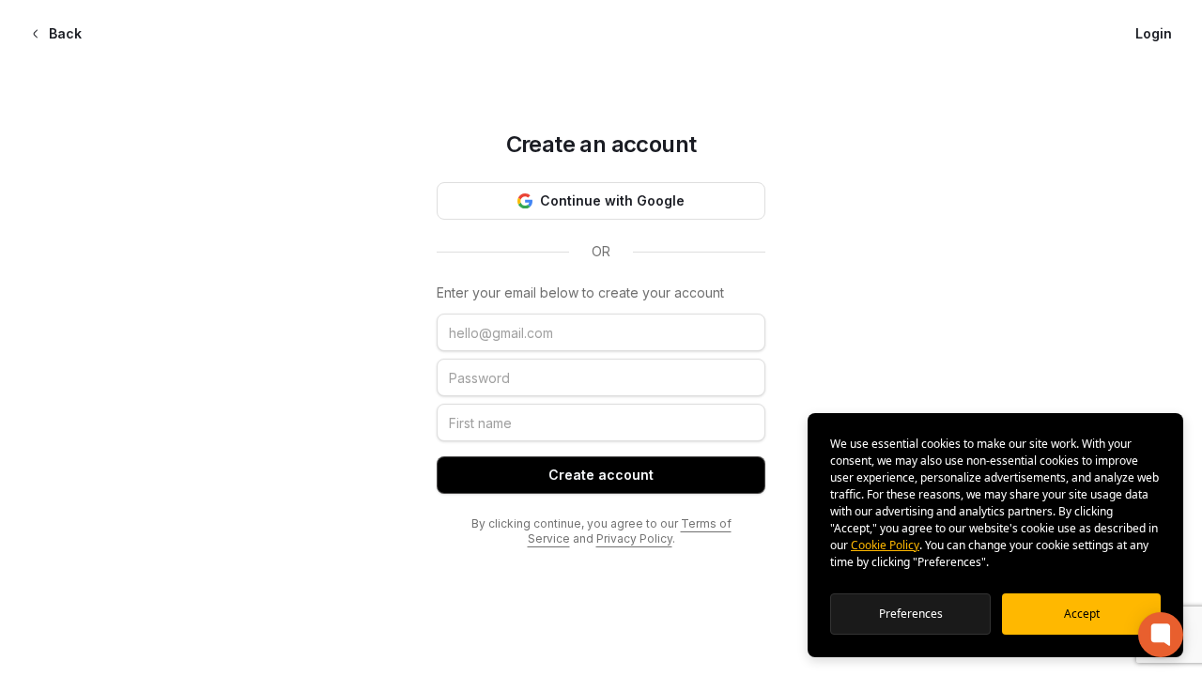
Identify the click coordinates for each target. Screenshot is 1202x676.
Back (65, 33)
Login (1153, 33)
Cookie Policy (885, 545)
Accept (1082, 614)
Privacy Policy (634, 538)
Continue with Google (612, 200)
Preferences (911, 614)
